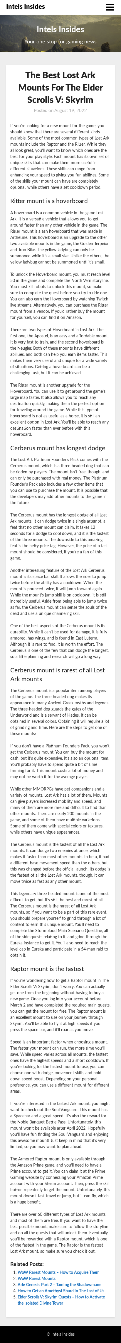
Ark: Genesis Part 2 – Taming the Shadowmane (59, 1285)
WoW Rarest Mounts (37, 1279)
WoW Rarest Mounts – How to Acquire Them (59, 1273)
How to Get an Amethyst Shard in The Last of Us (61, 1291)
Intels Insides (25, 7)
